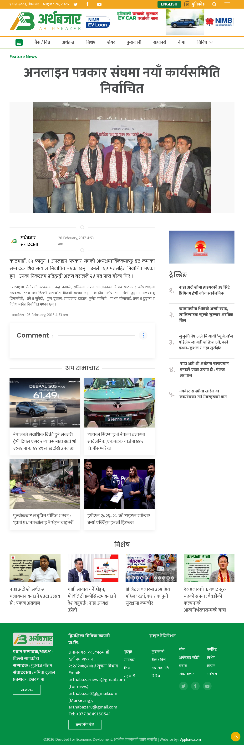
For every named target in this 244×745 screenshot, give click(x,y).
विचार (211, 666)
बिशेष (90, 42)
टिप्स (127, 668)
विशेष (122, 544)
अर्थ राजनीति (160, 668)
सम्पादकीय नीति (85, 724)
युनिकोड (198, 4)
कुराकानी (134, 42)
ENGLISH (169, 4)
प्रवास (183, 666)
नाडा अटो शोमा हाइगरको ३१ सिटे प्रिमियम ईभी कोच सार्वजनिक (204, 290)
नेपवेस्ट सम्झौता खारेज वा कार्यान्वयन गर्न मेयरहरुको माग (203, 394)
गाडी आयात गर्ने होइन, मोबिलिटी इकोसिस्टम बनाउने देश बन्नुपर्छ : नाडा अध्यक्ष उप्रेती (92, 599)
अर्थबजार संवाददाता (29, 241)
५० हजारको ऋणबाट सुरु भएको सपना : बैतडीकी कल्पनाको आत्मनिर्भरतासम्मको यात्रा (205, 599)
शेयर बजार (186, 674)
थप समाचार (82, 368)
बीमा (181, 42)
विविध (202, 42)
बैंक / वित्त (42, 42)
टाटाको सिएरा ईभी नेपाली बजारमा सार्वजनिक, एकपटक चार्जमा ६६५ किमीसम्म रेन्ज (116, 442)
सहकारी (159, 42)
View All (26, 689)
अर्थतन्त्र (68, 42)
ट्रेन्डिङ (178, 275)
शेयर (111, 42)
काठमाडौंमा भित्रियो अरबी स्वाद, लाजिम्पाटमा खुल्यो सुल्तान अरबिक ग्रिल (206, 315)
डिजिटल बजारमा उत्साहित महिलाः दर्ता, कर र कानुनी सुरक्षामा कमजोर (148, 596)
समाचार (129, 660)
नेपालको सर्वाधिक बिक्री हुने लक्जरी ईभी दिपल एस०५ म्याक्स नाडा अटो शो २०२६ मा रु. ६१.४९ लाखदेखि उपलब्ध (44, 442)
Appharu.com (190, 739)
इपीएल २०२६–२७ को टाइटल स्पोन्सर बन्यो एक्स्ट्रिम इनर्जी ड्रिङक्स (118, 519)
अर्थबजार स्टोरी (189, 658)
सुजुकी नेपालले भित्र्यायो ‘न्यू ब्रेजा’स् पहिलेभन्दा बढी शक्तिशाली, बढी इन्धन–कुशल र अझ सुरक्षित (206, 342)
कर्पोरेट (212, 649)
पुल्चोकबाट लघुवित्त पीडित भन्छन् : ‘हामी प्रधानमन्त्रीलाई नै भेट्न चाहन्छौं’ (43, 519)
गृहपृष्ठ (128, 652)
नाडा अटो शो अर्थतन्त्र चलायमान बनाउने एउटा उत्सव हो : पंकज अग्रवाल (204, 370)
